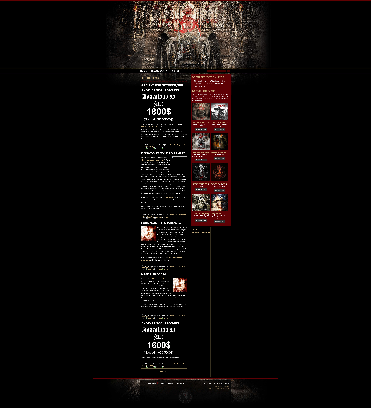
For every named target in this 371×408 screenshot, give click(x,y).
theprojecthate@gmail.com (200, 232)
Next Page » (164, 371)
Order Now (201, 129)
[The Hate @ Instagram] (175, 71)
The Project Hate (180, 145)
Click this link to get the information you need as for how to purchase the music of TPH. (209, 83)
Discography (159, 71)
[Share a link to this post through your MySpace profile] (158, 148)
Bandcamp (181, 383)
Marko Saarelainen (224, 386)
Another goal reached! (160, 90)
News (171, 145)
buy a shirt (170, 197)
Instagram (171, 383)
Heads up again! (153, 274)
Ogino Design (225, 388)
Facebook (162, 383)
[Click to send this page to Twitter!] (165, 148)
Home (143, 71)
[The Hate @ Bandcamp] (178, 71)
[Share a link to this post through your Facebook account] (150, 148)
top (185, 396)
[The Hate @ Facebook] (172, 71)
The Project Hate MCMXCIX (185, 22)
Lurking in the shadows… (161, 223)
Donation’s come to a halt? (163, 153)
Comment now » (147, 146)
